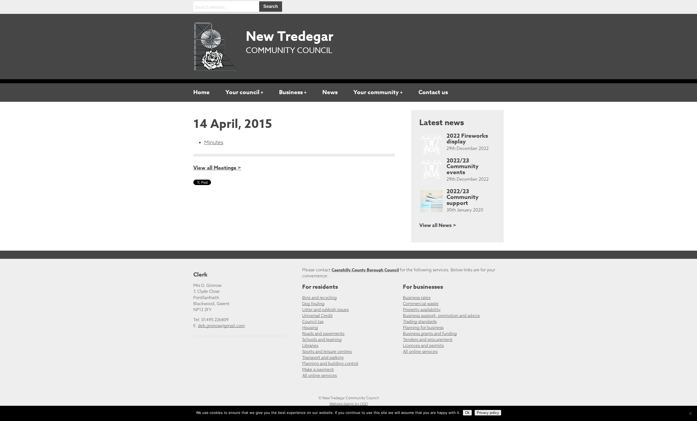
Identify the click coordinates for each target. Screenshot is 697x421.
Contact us (433, 92)
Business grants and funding (430, 333)
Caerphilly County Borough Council (365, 270)
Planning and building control (330, 363)
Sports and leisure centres (327, 351)
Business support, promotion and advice (441, 315)
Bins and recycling (319, 297)
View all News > (437, 225)
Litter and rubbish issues (325, 309)
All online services (319, 375)
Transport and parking (323, 357)
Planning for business (423, 327)
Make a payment (318, 369)
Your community (376, 92)
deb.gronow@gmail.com (221, 325)
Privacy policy (488, 413)
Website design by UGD (348, 404)
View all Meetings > (217, 168)
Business (291, 92)
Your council (242, 92)
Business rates (416, 297)
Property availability (422, 309)
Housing (310, 327)
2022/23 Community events (463, 166)
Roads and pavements (323, 333)
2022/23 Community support (463, 197)
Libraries (310, 345)
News (330, 92)
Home (201, 92)
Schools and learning (322, 339)
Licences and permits (423, 345)
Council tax (312, 321)
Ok (467, 413)
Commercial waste (421, 303)
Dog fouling (313, 303)
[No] (690, 413)
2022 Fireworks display (467, 139)
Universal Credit (317, 315)
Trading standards (420, 321)
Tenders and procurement (428, 339)
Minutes (213, 142)
